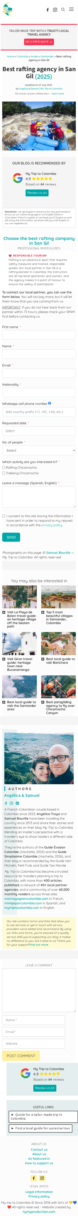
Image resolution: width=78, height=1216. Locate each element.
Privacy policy (39, 1196)
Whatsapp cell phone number (24, 404)
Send (11, 537)
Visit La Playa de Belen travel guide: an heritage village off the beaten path (21, 619)
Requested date (14, 423)
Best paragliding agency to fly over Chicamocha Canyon (60, 707)
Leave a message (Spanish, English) (29, 483)
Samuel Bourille (58, 553)
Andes (35, 56)
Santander (47, 56)
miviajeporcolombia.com (23, 903)
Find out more (38, 944)
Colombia (22, 56)
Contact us (39, 1149)
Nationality (10, 384)
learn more (58, 93)
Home (10, 56)
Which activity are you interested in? (29, 462)
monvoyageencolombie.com (26, 899)
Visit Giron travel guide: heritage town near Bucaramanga (19, 664)
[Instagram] (42, 1178)
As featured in (39, 1159)
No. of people (12, 442)
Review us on (37, 193)
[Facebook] (34, 1178)
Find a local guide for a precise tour (42, 1128)
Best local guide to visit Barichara (60, 661)
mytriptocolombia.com (21, 908)
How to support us (39, 1163)
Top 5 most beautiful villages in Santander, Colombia (59, 617)
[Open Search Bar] (63, 9)
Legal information (39, 1192)
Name (6, 346)
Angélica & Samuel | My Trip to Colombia (40, 89)
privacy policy (51, 525)
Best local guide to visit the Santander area (21, 705)
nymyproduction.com (39, 1212)
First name (10, 327)
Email (6, 365)
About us (39, 1154)
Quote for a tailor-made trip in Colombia (36, 1116)
